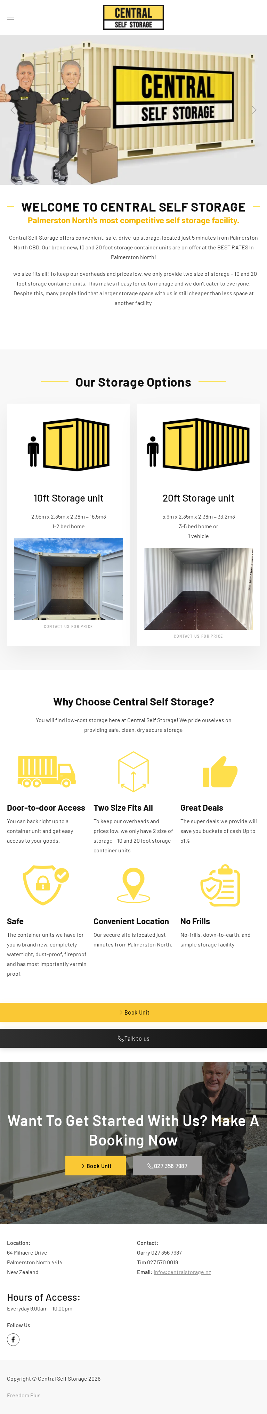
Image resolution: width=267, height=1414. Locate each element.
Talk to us (137, 1038)
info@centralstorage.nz (182, 1271)
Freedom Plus (24, 1395)
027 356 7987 (170, 1165)
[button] (10, 17)
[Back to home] (133, 17)
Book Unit (136, 1012)
